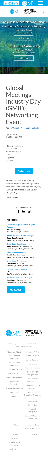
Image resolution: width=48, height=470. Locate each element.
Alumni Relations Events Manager (20, 236)
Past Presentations (32, 368)
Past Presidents (14, 373)
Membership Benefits (14, 377)
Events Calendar (32, 356)
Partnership (14, 438)
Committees (32, 405)
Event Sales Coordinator (16, 244)
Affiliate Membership (14, 388)
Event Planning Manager (16, 252)
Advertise (14, 449)
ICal (22, 128)
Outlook (15, 128)
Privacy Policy (19, 346)
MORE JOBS (15, 290)
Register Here (24, 38)
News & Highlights (32, 428)
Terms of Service (28, 346)
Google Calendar (32, 128)
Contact (14, 396)
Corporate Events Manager (17, 269)
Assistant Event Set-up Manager (19, 278)
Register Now (24, 171)
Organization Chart (14, 369)
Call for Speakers (32, 360)
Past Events (32, 364)
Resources (14, 392)
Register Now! (23, 58)
